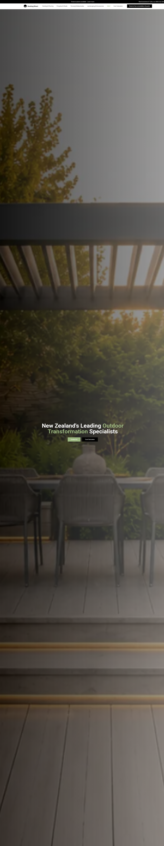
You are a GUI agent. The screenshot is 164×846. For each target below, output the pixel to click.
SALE (108, 6)
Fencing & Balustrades (77, 6)
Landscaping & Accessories (95, 6)
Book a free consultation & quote (139, 6)
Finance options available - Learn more (82, 1)
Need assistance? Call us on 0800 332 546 (151, 1)
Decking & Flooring (47, 6)
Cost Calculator (118, 6)
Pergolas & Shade (62, 6)
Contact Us (74, 439)
